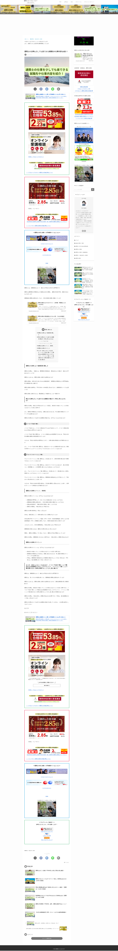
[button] (58, 89)
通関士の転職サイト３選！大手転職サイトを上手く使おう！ (51, 94)
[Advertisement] (59, 24)
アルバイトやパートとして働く (45, 343)
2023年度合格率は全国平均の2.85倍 (84, 114)
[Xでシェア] (35, 89)
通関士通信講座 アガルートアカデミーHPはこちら (46, 168)
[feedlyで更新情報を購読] (83, 231)
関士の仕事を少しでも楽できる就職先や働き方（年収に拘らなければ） (46, 338)
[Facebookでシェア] (41, 89)
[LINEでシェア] (52, 89)
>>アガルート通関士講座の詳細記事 (84, 90)
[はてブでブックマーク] (46, 89)
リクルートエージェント (47, 243)
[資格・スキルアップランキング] (47, 829)
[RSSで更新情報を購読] (85, 231)
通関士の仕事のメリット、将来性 (45, 345)
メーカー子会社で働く (44, 341)
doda (47, 263)
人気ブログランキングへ (47, 831)
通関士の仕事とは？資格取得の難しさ (46, 333)
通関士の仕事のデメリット (44, 348)
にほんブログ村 (47, 835)
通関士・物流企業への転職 (30, 850)
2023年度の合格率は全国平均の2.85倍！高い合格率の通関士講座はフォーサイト (47, 221)
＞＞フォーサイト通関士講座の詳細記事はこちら (38, 225)
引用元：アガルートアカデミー (36, 156)
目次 (46, 329)
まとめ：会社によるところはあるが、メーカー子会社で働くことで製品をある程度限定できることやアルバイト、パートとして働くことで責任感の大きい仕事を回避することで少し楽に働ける (46, 355)
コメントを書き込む (47, 938)
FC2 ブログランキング (46, 840)
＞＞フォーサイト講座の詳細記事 (84, 118)
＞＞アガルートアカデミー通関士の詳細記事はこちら (39, 172)
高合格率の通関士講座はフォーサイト (83, 116)
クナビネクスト (47, 255)
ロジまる (83, 208)
